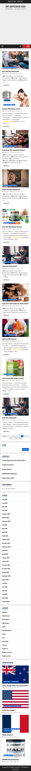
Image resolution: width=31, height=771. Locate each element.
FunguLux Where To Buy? (8, 478)
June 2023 (4, 587)
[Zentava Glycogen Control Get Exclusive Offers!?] (15, 675)
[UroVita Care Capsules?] (15, 699)
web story (4, 645)
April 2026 (4, 510)
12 (10, 438)
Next (20, 438)
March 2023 (5, 598)
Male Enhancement (8, 67)
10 (25, 436)
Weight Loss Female (7, 652)
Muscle (4, 634)
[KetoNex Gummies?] (15, 724)
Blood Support (5, 619)
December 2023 (6, 565)
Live (28, 46)
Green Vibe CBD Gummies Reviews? (15, 216)
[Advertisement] (15, 26)
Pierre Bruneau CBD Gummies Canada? (15, 367)
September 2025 (6, 521)
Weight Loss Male (6, 656)
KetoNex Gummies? (7, 469)
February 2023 (5, 601)
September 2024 (6, 547)
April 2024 (4, 550)
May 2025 (4, 528)
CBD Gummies (7, 104)
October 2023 (5, 572)
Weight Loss (5, 649)
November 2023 (6, 569)
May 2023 (4, 591)
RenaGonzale (6, 73)
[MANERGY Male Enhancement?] (15, 748)
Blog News (4, 612)
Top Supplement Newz (15, 6)
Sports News (5, 641)
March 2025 (5, 536)
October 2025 (5, 518)
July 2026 (4, 499)
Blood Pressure (6, 616)
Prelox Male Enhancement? (15, 255)
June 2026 (4, 503)
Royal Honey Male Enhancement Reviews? (15, 139)
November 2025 (6, 514)
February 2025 (5, 539)
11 (28, 436)
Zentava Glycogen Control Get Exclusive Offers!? (14, 460)
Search (4, 445)
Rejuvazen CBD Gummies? (15, 328)
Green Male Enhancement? (15, 407)
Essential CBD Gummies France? (15, 98)
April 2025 (4, 532)
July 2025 (4, 525)
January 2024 (5, 561)
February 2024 (5, 558)
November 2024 (6, 543)
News (3, 638)
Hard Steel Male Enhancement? (15, 60)
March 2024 (5, 554)
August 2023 (5, 580)
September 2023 (6, 576)
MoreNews (24, 767)
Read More (6, 85)
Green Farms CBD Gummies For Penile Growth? (15, 292)
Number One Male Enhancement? (15, 178)
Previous (4, 436)
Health (15, 67)
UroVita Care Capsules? (8, 465)
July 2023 (4, 583)
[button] (2, 46)
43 (16, 438)
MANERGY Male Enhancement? (9, 474)
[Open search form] (20, 46)
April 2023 (4, 594)
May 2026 (4, 507)
